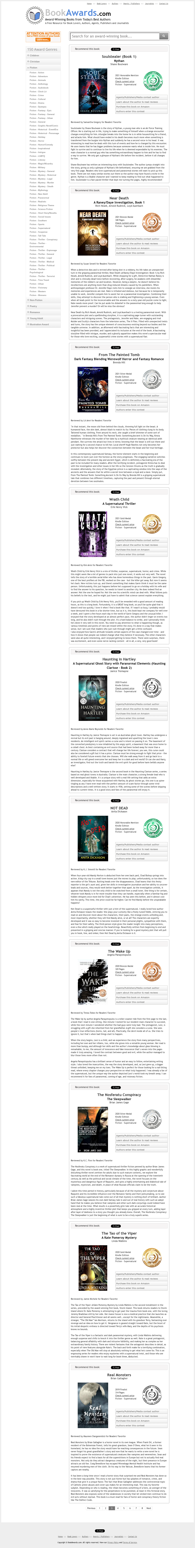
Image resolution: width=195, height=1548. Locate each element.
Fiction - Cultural (38, 99)
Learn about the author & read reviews (137, 102)
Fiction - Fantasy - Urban (41, 118)
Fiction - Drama (37, 103)
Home (89, 4)
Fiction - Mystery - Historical (43, 175)
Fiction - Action (37, 72)
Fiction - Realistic (38, 201)
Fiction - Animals (38, 80)
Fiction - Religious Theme (42, 205)
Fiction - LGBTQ (37, 156)
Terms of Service (130, 1542)
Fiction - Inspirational (40, 148)
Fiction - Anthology (39, 84)
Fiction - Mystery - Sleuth (41, 186)
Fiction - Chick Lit (38, 91)
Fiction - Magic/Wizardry (41, 164)
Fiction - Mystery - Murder (42, 183)
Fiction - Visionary (38, 288)
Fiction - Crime (37, 95)
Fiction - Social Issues (40, 217)
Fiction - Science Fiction (41, 209)
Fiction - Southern (38, 220)
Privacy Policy (113, 1542)
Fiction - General (37, 122)
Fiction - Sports (37, 224)
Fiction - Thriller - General (42, 254)
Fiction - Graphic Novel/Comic (44, 126)
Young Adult (36, 318)
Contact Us (163, 4)
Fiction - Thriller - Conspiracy (43, 239)
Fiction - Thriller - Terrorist (42, 276)
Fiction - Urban (37, 284)
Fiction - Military (37, 167)
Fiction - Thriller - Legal (41, 258)
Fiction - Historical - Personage (44, 133)
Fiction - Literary (37, 160)
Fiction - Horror (37, 141)
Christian (35, 61)
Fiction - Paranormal (39, 198)
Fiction (33, 67)
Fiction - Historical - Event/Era (44, 129)
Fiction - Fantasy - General (42, 114)
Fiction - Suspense (38, 232)
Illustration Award (39, 324)
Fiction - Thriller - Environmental (38, 245)
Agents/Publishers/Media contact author (137, 97)
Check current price (124, 81)
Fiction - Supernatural (40, 228)
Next (149, 1508)
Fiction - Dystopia (38, 107)
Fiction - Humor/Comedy (41, 145)
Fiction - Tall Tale (38, 236)
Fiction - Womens (38, 295)
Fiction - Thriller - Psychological (38, 271)
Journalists (149, 4)
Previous (91, 1508)
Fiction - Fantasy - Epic (40, 110)
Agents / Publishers (131, 4)
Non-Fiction (36, 300)
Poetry (33, 306)
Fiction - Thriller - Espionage (43, 250)
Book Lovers (102, 4)
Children (34, 55)
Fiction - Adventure (39, 76)
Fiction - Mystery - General (42, 171)
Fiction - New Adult (39, 194)
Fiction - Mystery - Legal (41, 179)
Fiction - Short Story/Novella (43, 213)
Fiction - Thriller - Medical (42, 262)
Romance (35, 312)
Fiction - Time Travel (39, 280)
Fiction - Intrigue (37, 152)
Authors (115, 4)
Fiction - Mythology (39, 190)
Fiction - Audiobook (39, 88)
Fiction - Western (38, 291)
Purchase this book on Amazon (132, 106)
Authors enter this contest (130, 111)
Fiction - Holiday (37, 137)
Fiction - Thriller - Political (42, 265)
